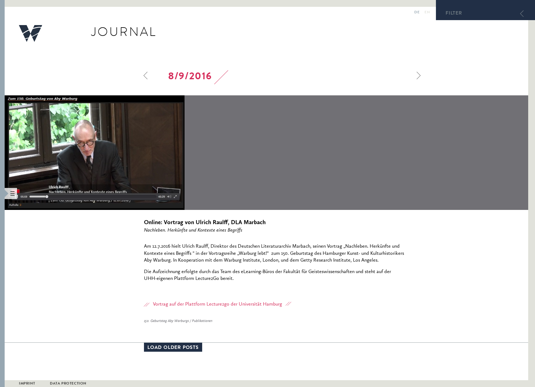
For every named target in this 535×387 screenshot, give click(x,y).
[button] (2, 193)
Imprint (27, 384)
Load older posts (173, 348)
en (427, 13)
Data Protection (68, 384)
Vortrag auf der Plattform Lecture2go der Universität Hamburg (217, 304)
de (417, 13)
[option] (136, 152)
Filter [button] (454, 13)
